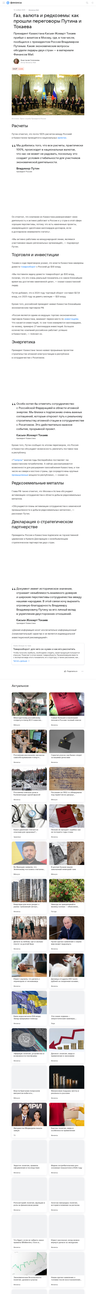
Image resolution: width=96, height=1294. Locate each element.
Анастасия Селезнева (30, 60)
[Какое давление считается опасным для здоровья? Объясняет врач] (29, 821)
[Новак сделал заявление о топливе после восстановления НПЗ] (66, 1269)
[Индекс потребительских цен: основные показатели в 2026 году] (66, 1157)
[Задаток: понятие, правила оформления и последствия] (29, 1157)
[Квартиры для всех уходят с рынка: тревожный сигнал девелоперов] (29, 896)
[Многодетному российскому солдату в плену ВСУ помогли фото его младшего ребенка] (29, 709)
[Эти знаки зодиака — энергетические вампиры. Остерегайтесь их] (66, 1008)
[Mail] (8, 3)
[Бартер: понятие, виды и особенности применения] (66, 1120)
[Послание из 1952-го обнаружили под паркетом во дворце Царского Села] (66, 784)
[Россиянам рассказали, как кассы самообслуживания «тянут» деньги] (29, 747)
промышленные (20, 475)
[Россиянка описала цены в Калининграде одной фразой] (29, 784)
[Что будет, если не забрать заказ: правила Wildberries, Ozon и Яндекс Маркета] (29, 1232)
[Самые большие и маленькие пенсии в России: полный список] (66, 709)
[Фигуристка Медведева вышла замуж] (29, 1120)
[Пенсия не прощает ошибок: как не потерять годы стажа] (66, 821)
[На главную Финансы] (15, 3)
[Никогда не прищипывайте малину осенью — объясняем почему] (66, 896)
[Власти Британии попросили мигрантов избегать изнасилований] (29, 1082)
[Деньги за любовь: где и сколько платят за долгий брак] (29, 933)
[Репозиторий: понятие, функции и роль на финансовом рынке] (29, 1194)
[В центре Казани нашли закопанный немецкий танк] (66, 859)
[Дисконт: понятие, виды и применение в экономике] (66, 1045)
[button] (48, 95)
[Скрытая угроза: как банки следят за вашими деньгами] (66, 747)
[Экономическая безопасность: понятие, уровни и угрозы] (29, 1269)
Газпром (18, 460)
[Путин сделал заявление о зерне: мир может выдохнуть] (66, 933)
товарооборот (28, 266)
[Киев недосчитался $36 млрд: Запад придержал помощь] (29, 1008)
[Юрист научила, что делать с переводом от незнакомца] (29, 971)
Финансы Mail (34, 10)
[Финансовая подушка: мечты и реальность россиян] (66, 1082)
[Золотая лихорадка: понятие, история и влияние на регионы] (66, 1194)
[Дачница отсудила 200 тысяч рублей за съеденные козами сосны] (66, 971)
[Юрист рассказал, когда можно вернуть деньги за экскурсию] (66, 1232)
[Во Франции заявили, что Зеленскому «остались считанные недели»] (29, 859)
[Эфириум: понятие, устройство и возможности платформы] (29, 1045)
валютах (62, 138)
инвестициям (71, 319)
